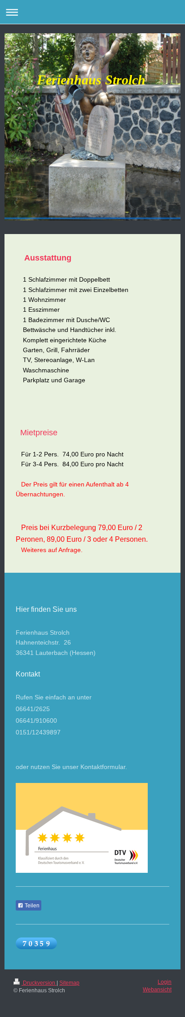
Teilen (31, 905)
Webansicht (157, 989)
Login (165, 982)
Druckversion (39, 983)
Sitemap (69, 983)
